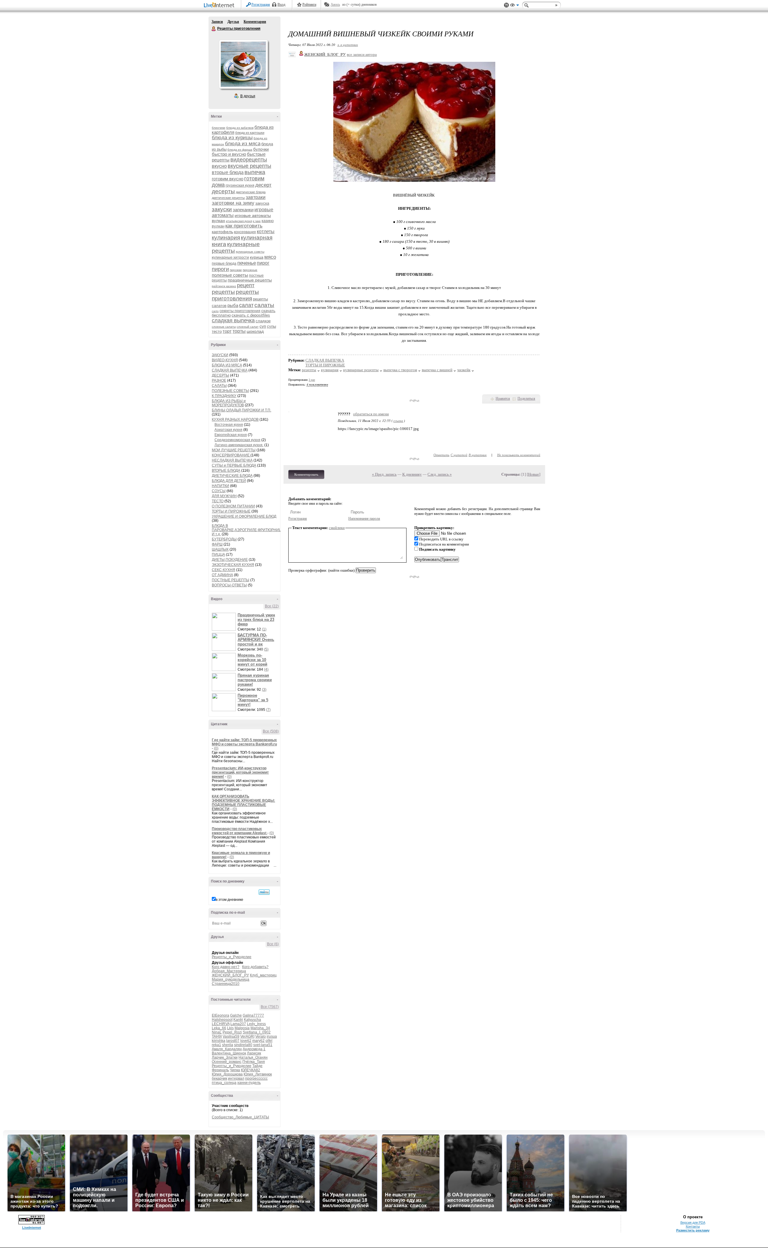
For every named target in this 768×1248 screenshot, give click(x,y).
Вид (514, 6)
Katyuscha (252, 1020)
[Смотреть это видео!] (225, 622)
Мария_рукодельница (230, 979)
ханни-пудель (249, 1083)
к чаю (257, 221)
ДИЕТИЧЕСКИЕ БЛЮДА (232, 476)
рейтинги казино (224, 286)
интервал (236, 1078)
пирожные (250, 270)
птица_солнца (224, 1083)
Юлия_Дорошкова (227, 1074)
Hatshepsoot (222, 1020)
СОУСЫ (219, 491)
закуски (222, 209)
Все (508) (271, 731)
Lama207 (238, 1024)
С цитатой (459, 455)
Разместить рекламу (693, 1230)
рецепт (245, 285)
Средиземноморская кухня (237, 440)
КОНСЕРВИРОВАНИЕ (231, 455)
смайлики (337, 527)
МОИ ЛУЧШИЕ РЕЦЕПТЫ (234, 450)
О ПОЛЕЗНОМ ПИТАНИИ (233, 506)
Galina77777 (253, 1015)
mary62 (258, 1041)
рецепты (223, 292)
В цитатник (478, 455)
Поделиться (526, 398)
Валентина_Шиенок (229, 1053)
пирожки (236, 270)
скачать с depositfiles (251, 315)
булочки (261, 149)
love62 (245, 1041)
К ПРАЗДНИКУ (224, 396)
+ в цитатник (347, 44)
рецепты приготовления (235, 295)
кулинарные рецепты (361, 370)
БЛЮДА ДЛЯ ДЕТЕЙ (229, 481)
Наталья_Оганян (253, 1057)
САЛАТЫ (219, 385)
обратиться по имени (371, 414)
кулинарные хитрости (230, 257)
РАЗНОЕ (219, 380)
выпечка (254, 172)
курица (256, 257)
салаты (264, 305)
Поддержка (506, 5)
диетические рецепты (228, 198)
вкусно (219, 166)
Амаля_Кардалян (227, 1049)
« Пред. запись (384, 474)
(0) (216, 748)
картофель (222, 231)
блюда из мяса (242, 143)
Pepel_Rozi (232, 1032)
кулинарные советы (250, 251)
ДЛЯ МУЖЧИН (224, 496)
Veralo (260, 1036)
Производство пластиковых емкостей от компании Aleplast (239, 831)
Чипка (235, 1070)
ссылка (398, 420)
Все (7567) (270, 1007)
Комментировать (306, 474)
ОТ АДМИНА (222, 575)
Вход (281, 4)
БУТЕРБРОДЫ (224, 539)
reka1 (216, 1045)
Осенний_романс (227, 1062)
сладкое (263, 321)
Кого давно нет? (225, 967)
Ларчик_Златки (225, 1057)
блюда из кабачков (240, 127)
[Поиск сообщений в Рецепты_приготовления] (264, 892)
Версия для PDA (692, 1222)
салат (246, 305)
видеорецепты (248, 160)
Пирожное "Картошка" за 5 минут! (253, 700)
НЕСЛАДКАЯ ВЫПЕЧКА (232, 460)
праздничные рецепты (250, 280)
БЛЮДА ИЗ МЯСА (227, 365)
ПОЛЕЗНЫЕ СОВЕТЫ (230, 391)
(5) (266, 649)
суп (263, 326)
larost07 (232, 1041)
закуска (262, 203)
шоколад (255, 331)
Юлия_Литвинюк (258, 1074)
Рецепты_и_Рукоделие (231, 957)
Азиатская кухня (228, 430)
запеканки (243, 209)
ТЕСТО (218, 501)
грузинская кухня (240, 185)
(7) (268, 710)
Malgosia (242, 1028)
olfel (269, 1041)
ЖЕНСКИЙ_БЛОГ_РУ (230, 975)
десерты (223, 191)
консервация (245, 232)
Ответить (441, 455)
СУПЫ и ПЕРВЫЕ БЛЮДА (234, 465)
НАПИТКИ (220, 486)
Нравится (503, 398)
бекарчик (219, 1078)
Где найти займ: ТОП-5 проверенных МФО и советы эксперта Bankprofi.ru (244, 742)
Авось (335, 4)
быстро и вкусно (229, 154)
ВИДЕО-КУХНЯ (225, 360)
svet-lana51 (262, 1045)
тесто (217, 331)
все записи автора (362, 54)
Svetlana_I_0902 (257, 1032)
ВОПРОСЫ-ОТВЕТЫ (229, 585)
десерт (263, 185)
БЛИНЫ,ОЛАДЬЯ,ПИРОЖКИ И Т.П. (241, 410)
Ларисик (254, 1053)
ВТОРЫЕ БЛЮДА (226, 470)
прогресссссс (256, 1078)
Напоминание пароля (364, 518)
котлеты (265, 231)
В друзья (247, 96)
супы (271, 326)
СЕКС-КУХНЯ (223, 570)
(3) (264, 689)
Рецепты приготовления (214, 28)
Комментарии (255, 22)
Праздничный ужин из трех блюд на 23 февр (256, 619)
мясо (270, 257)
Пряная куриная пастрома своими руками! (255, 680)
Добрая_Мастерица (229, 971)
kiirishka (218, 1041)
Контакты (693, 1226)
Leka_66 (219, 1028)
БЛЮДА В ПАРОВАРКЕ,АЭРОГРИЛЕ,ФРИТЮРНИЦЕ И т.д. (248, 530)
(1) (264, 629)
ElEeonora (220, 1015)
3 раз (312, 379)
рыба (232, 305)
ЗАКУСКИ (220, 355)
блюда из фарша (239, 149)
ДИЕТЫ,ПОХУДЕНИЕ (230, 560)
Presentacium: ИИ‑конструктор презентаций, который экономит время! (240, 772)
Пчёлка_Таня (253, 1062)
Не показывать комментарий (518, 455)
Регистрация (260, 4)
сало (215, 311)
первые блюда (224, 263)
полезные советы (230, 275)
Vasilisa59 (231, 1036)
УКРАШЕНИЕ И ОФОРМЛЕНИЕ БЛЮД (244, 516)
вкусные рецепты (249, 166)
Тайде (257, 1066)
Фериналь (220, 1070)
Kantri (238, 1020)
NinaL (217, 1032)
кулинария (226, 237)
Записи (217, 22)
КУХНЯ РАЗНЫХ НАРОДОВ (235, 419)
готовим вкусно (227, 178)
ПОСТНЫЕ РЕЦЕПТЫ (230, 580)
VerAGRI (247, 1036)
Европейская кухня (230, 435)
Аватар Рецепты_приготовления (243, 64)
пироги (220, 269)
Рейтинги (309, 4)
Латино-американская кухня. (238, 445)
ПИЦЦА (218, 554)
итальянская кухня (239, 221)
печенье (246, 263)
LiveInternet (220, 5)
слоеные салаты (224, 326)
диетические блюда (251, 192)
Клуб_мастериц (263, 975)
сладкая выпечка (233, 320)
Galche (236, 1015)
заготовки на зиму (233, 203)
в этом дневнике (229, 900)
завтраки (256, 197)
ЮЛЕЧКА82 (250, 1070)
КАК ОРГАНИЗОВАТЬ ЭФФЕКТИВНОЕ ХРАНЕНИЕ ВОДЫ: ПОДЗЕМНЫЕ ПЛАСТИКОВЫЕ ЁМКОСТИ (243, 802)
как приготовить (243, 226)
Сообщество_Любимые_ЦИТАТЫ (240, 1117)
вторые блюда (228, 172)
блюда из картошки (249, 132)
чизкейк (463, 370)
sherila (227, 1045)
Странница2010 (225, 984)
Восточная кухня (228, 425)
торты (239, 331)
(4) (266, 669)
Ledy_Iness (256, 1024)
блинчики (218, 127)
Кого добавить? (255, 967)
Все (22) (272, 606)
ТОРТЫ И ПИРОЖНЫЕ (231, 511)
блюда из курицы (232, 137)
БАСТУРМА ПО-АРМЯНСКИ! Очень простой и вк (256, 639)
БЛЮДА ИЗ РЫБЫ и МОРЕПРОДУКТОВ (229, 403)
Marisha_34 (260, 1028)
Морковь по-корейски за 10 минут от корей (252, 659)
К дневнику (412, 474)
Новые (533, 474)
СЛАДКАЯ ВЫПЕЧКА (230, 370)
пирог (263, 263)
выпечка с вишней (437, 370)
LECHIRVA (221, 1024)
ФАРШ (217, 544)
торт (227, 331)
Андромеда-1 (254, 1049)
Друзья (233, 22)
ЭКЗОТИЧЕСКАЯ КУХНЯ (233, 565)
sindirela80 (243, 1045)
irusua (272, 1036)
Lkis (230, 1028)
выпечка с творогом (400, 370)
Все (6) (273, 944)
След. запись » (440, 474)
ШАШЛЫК (220, 549)
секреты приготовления (240, 311)
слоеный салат (248, 326)
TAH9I (217, 1036)
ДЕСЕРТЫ (220, 375)
